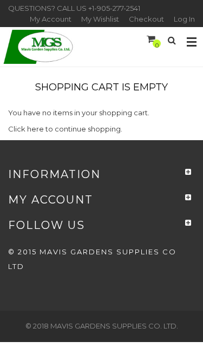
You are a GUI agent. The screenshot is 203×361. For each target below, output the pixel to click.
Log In (184, 19)
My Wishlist (100, 19)
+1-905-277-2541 (114, 8)
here (35, 128)
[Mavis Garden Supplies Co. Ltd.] (39, 47)
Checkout (146, 19)
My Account (50, 19)
